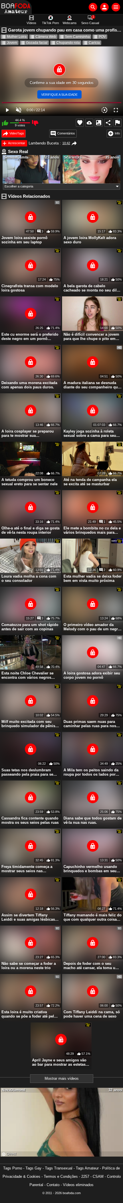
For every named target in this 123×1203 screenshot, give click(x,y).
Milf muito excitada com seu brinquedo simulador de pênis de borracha (28, 723)
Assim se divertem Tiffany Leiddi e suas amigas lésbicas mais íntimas (28, 917)
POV (102, 36)
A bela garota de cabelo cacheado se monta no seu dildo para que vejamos (92, 288)
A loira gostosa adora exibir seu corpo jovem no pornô (92, 675)
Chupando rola (68, 42)
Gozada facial (36, 42)
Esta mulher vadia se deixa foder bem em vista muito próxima (93, 578)
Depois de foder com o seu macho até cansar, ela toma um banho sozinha (91, 965)
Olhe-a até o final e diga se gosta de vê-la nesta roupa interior (30, 530)
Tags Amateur (87, 1168)
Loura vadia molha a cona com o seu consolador (28, 578)
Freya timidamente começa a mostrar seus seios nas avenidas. (26, 868)
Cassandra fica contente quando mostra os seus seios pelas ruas (30, 820)
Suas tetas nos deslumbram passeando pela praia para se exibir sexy (27, 772)
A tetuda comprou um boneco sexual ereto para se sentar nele (29, 482)
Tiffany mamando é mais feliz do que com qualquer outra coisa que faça (93, 917)
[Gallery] (99, 123)
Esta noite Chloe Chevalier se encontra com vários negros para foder (27, 675)
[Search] (93, 7)
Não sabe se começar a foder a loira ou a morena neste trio (28, 965)
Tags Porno (12, 1168)
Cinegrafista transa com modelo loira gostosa (29, 288)
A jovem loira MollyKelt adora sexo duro (90, 240)
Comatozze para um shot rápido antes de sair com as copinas (29, 627)
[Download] (89, 123)
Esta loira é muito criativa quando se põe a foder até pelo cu (28, 1014)
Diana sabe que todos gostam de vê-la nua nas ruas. (93, 820)
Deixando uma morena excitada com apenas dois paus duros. (29, 385)
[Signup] (104, 7)
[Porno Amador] (16, 7)
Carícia (94, 42)
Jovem (12, 42)
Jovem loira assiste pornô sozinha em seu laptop (24, 240)
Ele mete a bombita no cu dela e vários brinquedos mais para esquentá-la (92, 530)
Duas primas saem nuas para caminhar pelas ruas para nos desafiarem (90, 723)
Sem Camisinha (77, 36)
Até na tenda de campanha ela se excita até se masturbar (90, 482)
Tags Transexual (58, 1168)
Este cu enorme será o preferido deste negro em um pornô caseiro (29, 336)
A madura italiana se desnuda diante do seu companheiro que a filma (92, 385)
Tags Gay (33, 1168)
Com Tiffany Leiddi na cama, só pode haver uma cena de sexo (92, 1014)
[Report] (118, 123)
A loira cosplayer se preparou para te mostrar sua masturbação (27, 433)
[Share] (108, 123)
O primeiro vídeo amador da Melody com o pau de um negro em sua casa (92, 627)
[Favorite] (80, 123)
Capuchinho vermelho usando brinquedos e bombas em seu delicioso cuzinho (90, 868)
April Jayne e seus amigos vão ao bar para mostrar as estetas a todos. (60, 1062)
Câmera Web (45, 36)
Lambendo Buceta (44, 143)
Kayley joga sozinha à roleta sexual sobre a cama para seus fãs (91, 433)
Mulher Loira (17, 36)
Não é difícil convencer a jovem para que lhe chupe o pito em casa (91, 336)
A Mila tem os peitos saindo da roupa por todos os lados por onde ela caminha (91, 772)
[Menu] (116, 7)
